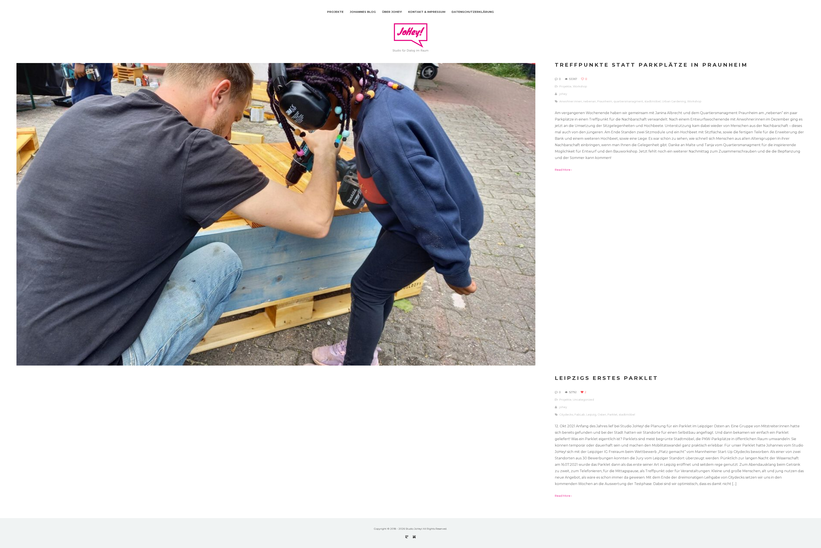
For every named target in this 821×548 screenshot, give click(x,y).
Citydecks (566, 414)
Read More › (563, 169)
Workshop (580, 86)
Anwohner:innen (570, 101)
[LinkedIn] (414, 536)
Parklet (612, 414)
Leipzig (591, 414)
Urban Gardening (674, 101)
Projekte (565, 86)
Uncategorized (583, 399)
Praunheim (604, 101)
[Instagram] (406, 536)
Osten (602, 414)
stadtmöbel (652, 101)
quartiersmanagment (628, 101)
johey (563, 93)
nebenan (589, 101)
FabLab (579, 414)
